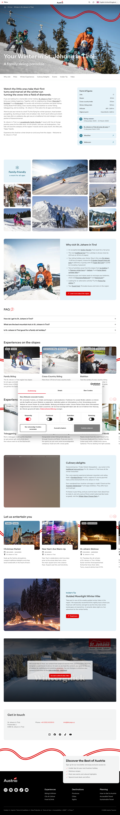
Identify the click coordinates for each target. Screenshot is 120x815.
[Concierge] (93, 2)
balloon (89, 270)
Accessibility (57, 810)
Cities (74, 796)
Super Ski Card (98, 263)
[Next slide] (56, 481)
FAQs (15, 77)
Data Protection (35, 810)
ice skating (103, 268)
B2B (64, 810)
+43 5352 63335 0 (47, 722)
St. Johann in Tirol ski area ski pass (96, 127)
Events (54, 77)
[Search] (89, 2)
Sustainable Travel (107, 799)
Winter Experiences (27, 77)
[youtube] (26, 790)
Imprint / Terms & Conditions (20, 810)
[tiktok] (21, 790)
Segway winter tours (77, 270)
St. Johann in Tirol (45, 99)
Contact (6, 810)
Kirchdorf (7, 103)
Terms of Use (47, 810)
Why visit (7, 77)
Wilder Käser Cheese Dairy (88, 496)
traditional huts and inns (74, 469)
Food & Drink (49, 799)
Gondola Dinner (76, 478)
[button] (107, 2)
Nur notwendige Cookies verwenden (33, 428)
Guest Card (76, 286)
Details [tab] (60, 390)
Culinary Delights (43, 77)
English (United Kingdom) (108, 2)
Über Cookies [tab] (88, 390)
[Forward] (114, 399)
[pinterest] (16, 790)
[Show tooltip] (117, 71)
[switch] (49, 419)
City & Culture (50, 796)
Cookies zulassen (87, 428)
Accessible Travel (106, 796)
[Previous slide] (8, 481)
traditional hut (80, 253)
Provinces (75, 793)
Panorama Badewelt (82, 278)
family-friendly (86, 250)
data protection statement (57, 670)
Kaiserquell (99, 278)
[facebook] (11, 790)
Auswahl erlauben (60, 428)
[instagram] (6, 790)
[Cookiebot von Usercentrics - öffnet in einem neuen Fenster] (92, 384)
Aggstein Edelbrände (73, 486)
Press (71, 810)
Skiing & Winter (50, 793)
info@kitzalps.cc (69, 722)
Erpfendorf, (19, 103)
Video (72, 77)
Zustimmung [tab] (32, 391)
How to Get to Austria (108, 793)
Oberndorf (56, 101)
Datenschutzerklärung (48, 409)
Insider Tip (64, 77)
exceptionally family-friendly (30, 122)
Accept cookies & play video (60, 676)
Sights (74, 799)
